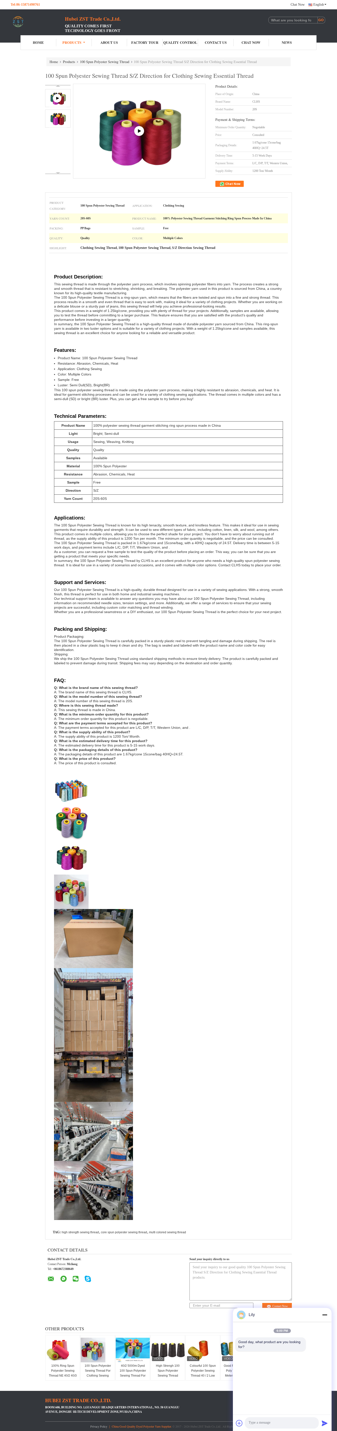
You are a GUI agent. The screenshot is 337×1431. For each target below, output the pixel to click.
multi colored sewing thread (167, 1232)
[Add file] (239, 1423)
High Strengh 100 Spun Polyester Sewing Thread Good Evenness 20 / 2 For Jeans (167, 1375)
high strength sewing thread (80, 1232)
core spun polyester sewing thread (124, 1232)
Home (38, 42)
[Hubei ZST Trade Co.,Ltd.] (38, 21)
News (287, 42)
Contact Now (280, 1306)
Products (71, 42)
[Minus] (325, 1315)
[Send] (325, 1423)
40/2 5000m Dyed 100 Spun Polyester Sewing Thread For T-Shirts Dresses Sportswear (133, 1375)
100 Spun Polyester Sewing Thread (104, 61)
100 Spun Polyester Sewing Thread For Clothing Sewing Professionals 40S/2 (97, 1373)
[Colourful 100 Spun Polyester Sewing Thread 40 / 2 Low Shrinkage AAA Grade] (203, 1350)
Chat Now (298, 4)
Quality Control (180, 42)
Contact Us (216, 42)
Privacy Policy (98, 1426)
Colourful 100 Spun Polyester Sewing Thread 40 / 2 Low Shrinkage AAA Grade (203, 1375)
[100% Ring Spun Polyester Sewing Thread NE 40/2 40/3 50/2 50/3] (63, 1350)
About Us (109, 42)
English (318, 4)
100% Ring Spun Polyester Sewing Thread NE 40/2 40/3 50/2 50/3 (63, 1373)
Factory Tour (144, 42)
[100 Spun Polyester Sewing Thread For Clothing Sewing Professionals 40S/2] (98, 1350)
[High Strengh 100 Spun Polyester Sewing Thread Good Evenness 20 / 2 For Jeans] (168, 1350)
